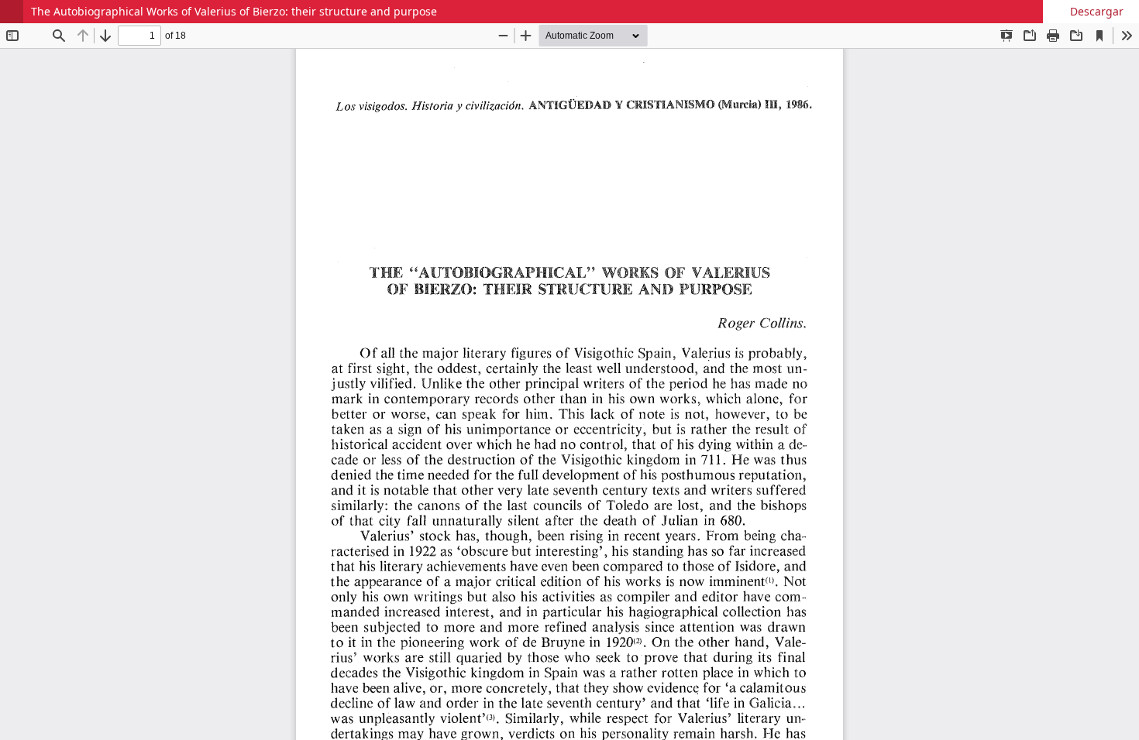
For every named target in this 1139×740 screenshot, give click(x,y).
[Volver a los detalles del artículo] (11, 11)
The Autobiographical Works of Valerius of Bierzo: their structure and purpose (234, 11)
